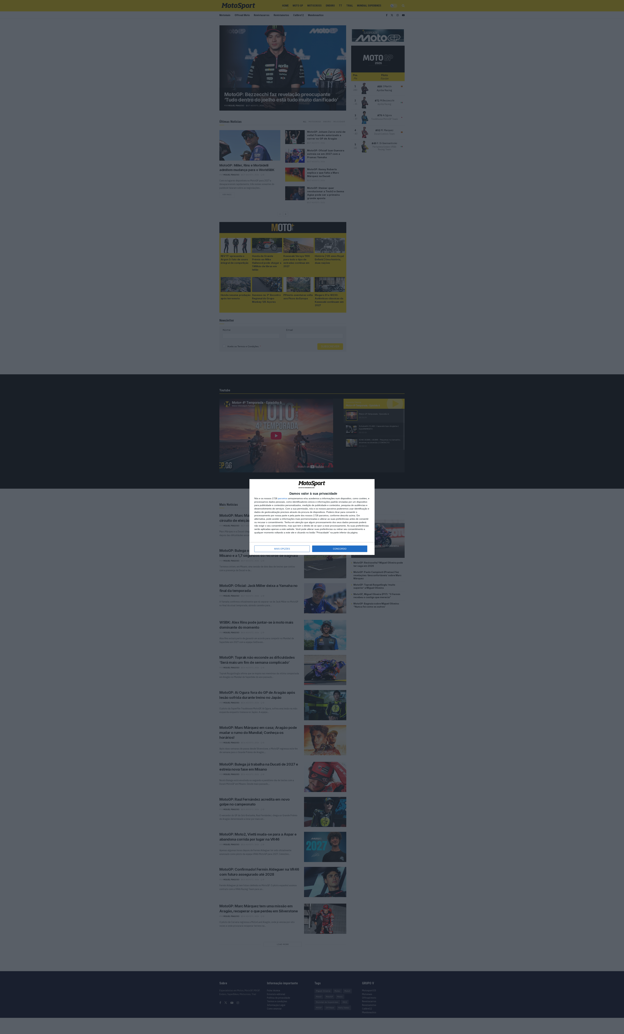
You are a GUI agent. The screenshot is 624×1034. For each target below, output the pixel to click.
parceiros (282, 498)
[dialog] (312, 517)
